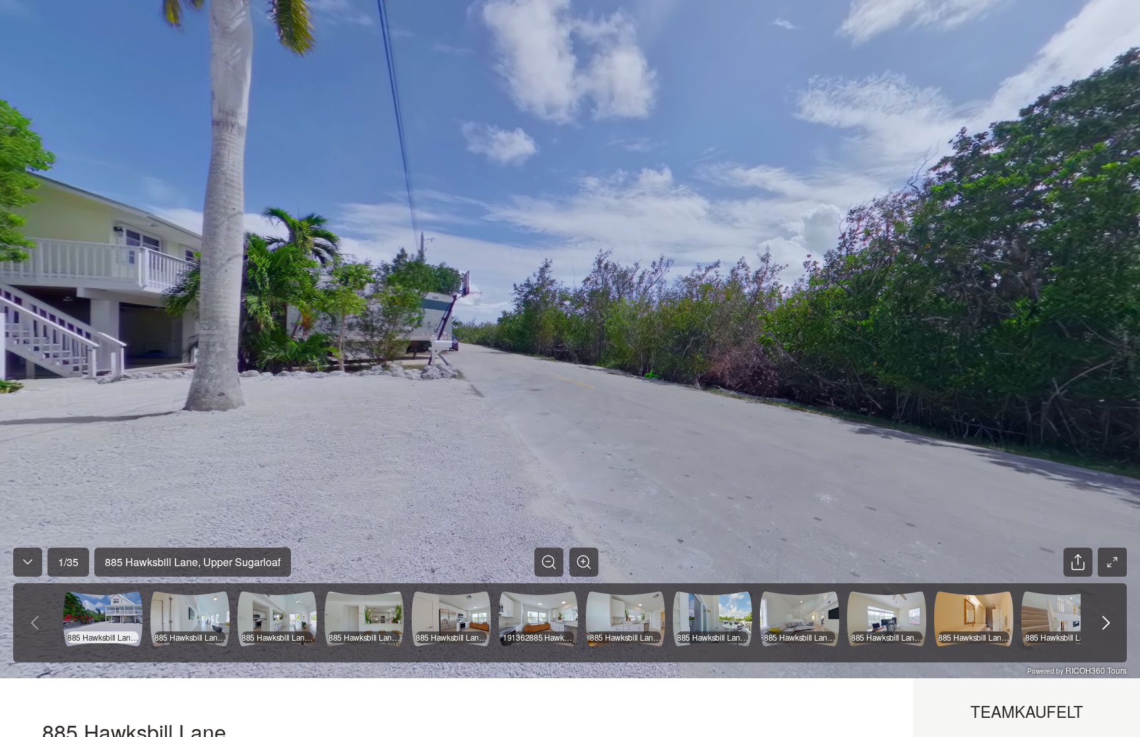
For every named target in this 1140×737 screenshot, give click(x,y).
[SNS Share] (1077, 562)
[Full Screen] (1112, 562)
